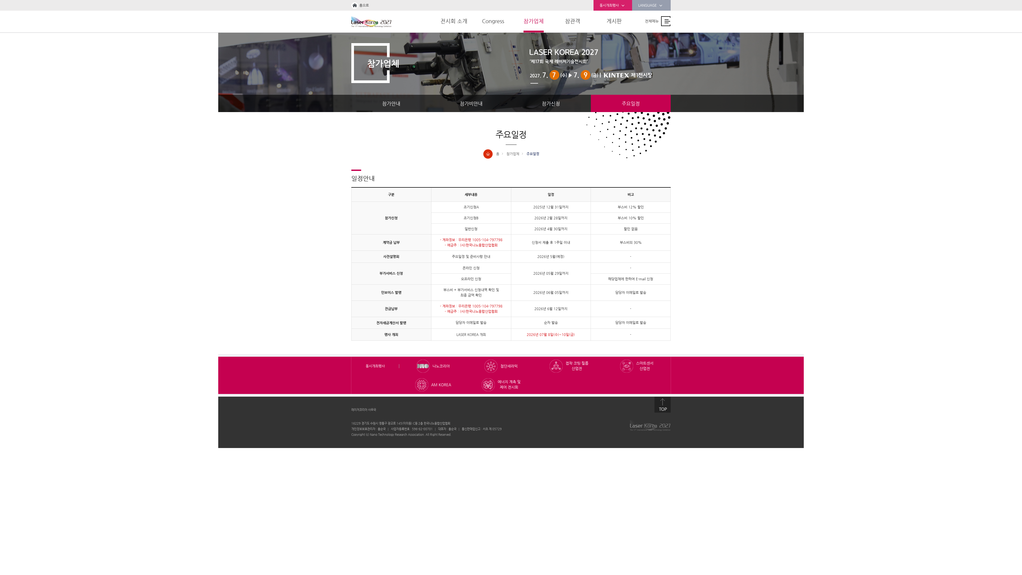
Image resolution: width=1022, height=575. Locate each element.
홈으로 (364, 5)
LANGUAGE (647, 5)
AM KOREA (441, 385)
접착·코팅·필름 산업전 (577, 366)
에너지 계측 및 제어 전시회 (509, 384)
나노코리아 (441, 366)
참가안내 (391, 103)
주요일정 (631, 103)
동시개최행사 (609, 5)
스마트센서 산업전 (644, 366)
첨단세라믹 (509, 366)
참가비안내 (471, 103)
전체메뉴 (652, 21)
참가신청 (551, 103)
